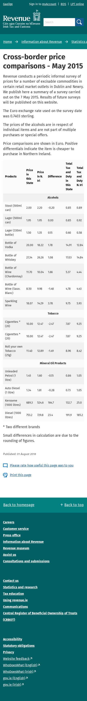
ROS (63, 4)
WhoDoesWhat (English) (20, 665)
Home (7, 42)
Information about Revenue (41, 42)
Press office (12, 535)
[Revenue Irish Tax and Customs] (21, 18)
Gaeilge (8, 4)
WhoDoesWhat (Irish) (18, 672)
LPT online (77, 4)
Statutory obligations (19, 646)
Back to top (74, 505)
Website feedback (16, 659)
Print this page (20, 475)
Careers (8, 522)
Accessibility (12, 639)
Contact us (11, 581)
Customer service (16, 529)
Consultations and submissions (26, 561)
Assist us (9, 555)
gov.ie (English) (14, 678)
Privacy (8, 652)
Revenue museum (16, 548)
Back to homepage (18, 505)
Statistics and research (20, 587)
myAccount (49, 4)
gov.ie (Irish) (12, 685)
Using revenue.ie (15, 600)
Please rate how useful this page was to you (41, 465)
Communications (15, 607)
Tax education (13, 594)
